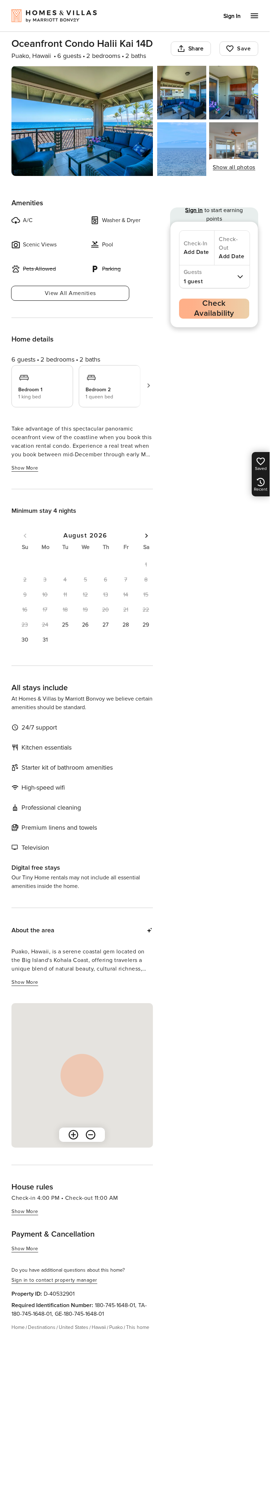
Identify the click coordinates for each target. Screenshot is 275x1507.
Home (18, 1327)
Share (196, 48)
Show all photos (234, 167)
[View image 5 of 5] (233, 149)
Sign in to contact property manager (54, 1280)
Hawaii (99, 1327)
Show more (24, 468)
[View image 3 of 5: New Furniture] (233, 92)
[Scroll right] (148, 385)
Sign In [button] (232, 16)
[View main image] (82, 121)
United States (73, 1327)
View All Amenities (70, 293)
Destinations (42, 1327)
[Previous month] (25, 535)
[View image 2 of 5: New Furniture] (181, 92)
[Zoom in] (73, 1134)
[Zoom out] (90, 1134)
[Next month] (146, 535)
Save (244, 48)
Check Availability (214, 308)
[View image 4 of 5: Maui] (181, 149)
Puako (116, 1327)
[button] (65, 625)
